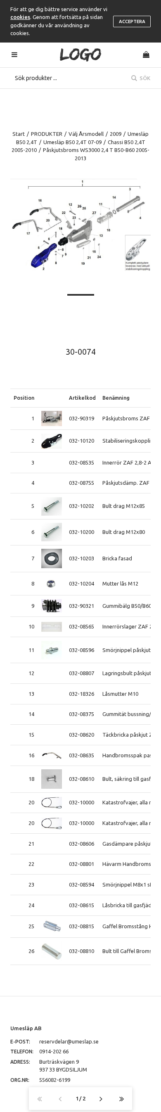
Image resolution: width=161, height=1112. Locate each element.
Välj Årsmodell (86, 134)
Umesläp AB (26, 1028)
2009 (115, 134)
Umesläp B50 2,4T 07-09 (72, 142)
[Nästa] (101, 1098)
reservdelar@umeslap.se (69, 1041)
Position (24, 398)
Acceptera (132, 21)
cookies (20, 17)
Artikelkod (82, 398)
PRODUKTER (46, 134)
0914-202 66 (54, 1051)
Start (18, 134)
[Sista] (121, 1098)
